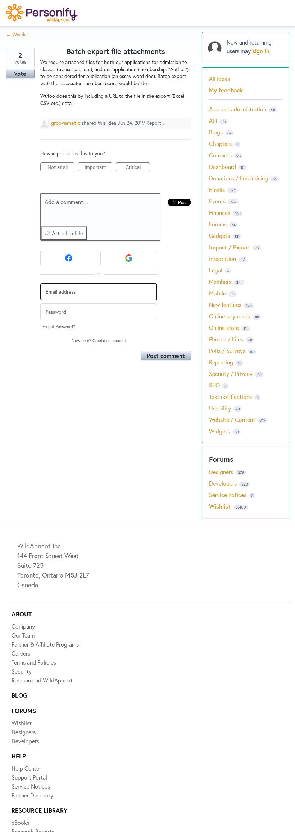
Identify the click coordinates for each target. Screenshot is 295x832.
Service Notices (37, 143)
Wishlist (27, 65)
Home (24, 39)
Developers (31, 117)
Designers (29, 91)
